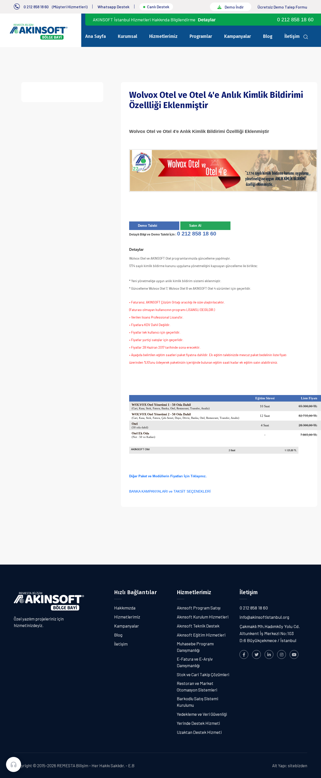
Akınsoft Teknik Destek (198, 625)
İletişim (292, 36)
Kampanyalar (237, 36)
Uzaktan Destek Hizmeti (199, 732)
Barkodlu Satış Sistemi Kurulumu (197, 702)
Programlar (201, 36)
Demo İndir (234, 7)
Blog (267, 36)
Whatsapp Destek (113, 6)
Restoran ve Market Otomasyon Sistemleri (197, 686)
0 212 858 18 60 (36, 6)
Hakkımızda (124, 607)
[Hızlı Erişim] (13, 764)
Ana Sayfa (95, 36)
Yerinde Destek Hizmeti (198, 723)
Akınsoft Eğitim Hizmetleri (201, 634)
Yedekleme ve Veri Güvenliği (202, 714)
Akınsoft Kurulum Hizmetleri (202, 616)
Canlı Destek (158, 6)
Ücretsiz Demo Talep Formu (282, 7)
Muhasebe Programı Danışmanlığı (195, 647)
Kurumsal (127, 36)
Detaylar (207, 19)
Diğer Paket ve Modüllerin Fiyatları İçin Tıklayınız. (168, 476)
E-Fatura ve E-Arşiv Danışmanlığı (195, 662)
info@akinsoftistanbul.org (264, 617)
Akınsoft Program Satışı (198, 607)
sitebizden (297, 765)
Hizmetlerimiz (163, 36)
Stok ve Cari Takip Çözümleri (203, 674)
